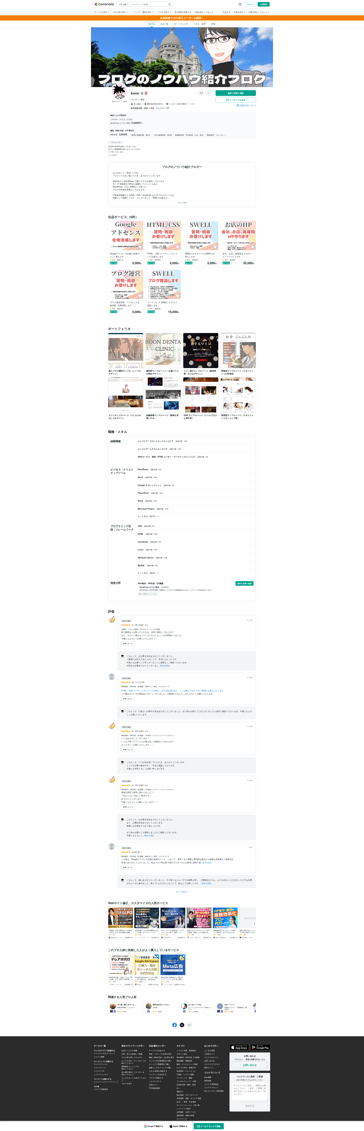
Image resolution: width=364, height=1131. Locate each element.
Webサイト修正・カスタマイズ (157, 686)
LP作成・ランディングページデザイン (160, 735)
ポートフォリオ (181, 23)
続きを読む (165, 665)
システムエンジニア (158, 448)
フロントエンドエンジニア (161, 441)
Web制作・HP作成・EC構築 (132, 686)
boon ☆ (137, 93)
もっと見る (183, 202)
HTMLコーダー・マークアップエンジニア (177, 456)
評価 (213, 23)
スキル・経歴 (200, 23)
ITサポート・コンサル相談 (150, 629)
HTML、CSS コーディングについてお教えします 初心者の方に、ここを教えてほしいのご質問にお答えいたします (172, 690)
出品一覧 (164, 23)
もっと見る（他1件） (147, 516)
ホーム (152, 23)
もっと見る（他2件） (147, 573)
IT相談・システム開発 (129, 629)
